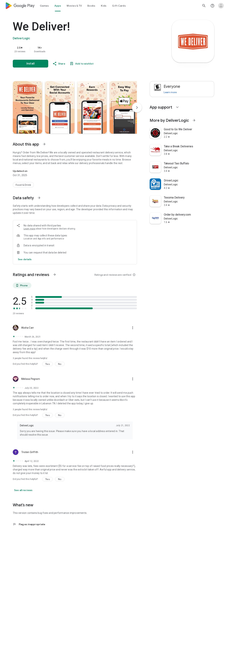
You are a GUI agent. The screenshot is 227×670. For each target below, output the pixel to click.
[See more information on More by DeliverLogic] (194, 120)
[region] (84, 49)
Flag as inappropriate (29, 524)
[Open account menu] (221, 5)
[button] (27, 107)
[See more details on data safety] (24, 259)
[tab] (44, 5)
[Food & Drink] (23, 184)
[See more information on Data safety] (39, 198)
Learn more (29, 228)
